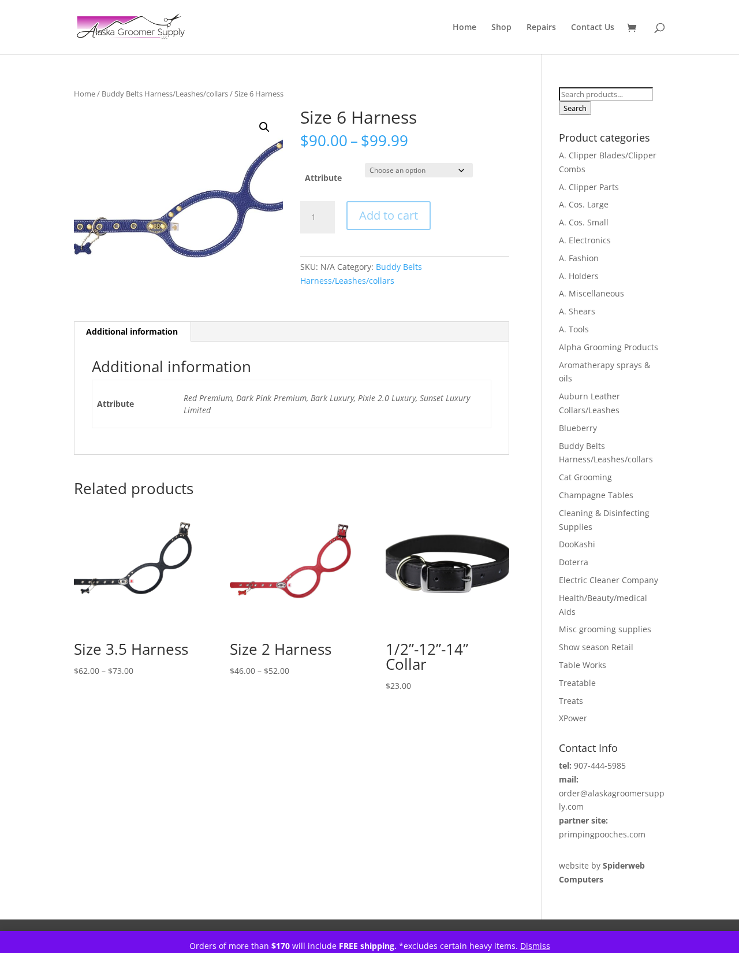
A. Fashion (579, 258)
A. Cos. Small (584, 222)
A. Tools (574, 329)
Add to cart (388, 215)
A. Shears (577, 311)
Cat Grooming (585, 477)
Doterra (573, 562)
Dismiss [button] (535, 945)
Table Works (582, 664)
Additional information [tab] (132, 331)
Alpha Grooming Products (608, 347)
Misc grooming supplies (605, 629)
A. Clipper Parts (589, 186)
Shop (501, 27)
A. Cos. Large (584, 204)
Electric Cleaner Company (608, 579)
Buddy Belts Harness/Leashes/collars (165, 93)
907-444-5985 (600, 765)
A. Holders (579, 275)
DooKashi (577, 544)
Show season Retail (596, 646)
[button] (264, 127)
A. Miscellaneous (591, 293)
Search (575, 108)
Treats (571, 700)
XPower (573, 718)
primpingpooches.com (602, 834)
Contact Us (592, 27)
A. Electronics (585, 240)
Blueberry (578, 427)
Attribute (323, 177)
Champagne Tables (596, 495)
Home (464, 27)
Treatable (577, 682)
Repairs (541, 27)
